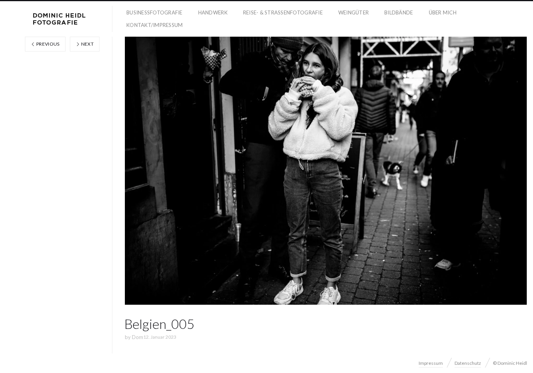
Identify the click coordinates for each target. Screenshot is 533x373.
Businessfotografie (154, 12)
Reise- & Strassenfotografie (283, 12)
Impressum (431, 363)
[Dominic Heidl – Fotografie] (59, 19)
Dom (137, 337)
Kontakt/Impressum (154, 25)
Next (87, 44)
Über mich (443, 12)
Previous (48, 44)
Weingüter (353, 12)
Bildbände (398, 12)
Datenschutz (468, 363)
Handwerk (212, 12)
